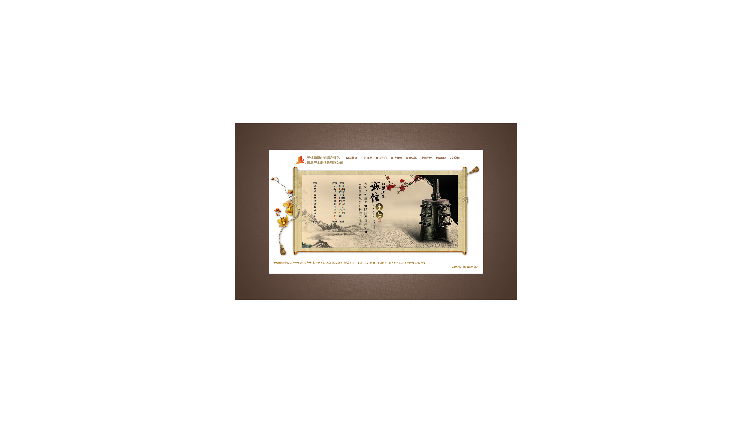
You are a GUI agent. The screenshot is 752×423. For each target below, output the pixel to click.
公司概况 (366, 157)
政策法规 (411, 157)
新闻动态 (441, 157)
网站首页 (351, 157)
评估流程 (396, 157)
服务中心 (381, 157)
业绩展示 (426, 157)
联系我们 (455, 157)
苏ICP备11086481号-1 (465, 267)
